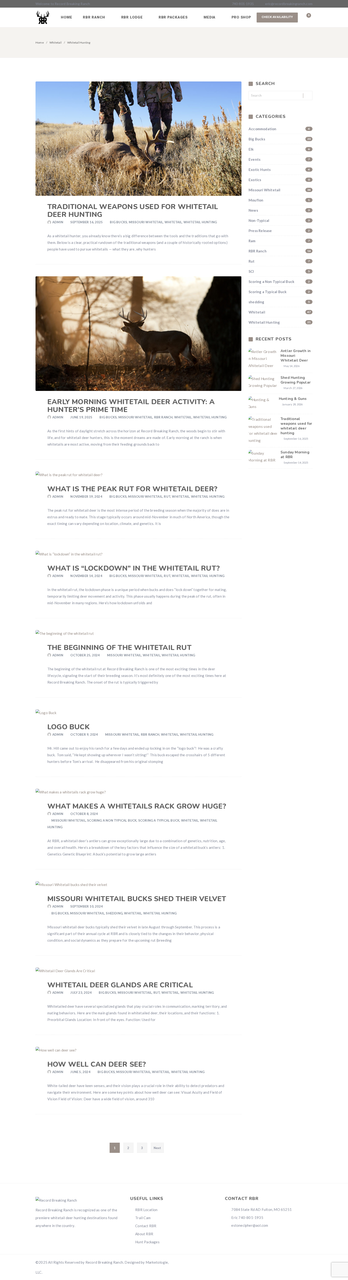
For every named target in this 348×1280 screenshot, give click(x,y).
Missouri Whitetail (146, 222)
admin (57, 222)
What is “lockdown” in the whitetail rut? (133, 568)
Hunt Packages (147, 1242)
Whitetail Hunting (200, 222)
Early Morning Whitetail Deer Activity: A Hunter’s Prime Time (131, 406)
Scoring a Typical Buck (158, 820)
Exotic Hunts (279, 169)
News (279, 210)
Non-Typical (279, 220)
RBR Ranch (94, 17)
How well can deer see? (96, 1064)
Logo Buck (68, 727)
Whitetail (55, 42)
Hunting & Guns (293, 398)
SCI (279, 271)
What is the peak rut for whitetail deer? (132, 489)
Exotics (279, 180)
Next (157, 1148)
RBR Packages (174, 17)
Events (279, 159)
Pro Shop (241, 17)
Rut (167, 496)
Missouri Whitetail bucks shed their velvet (136, 899)
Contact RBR (145, 1226)
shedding (114, 913)
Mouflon (279, 200)
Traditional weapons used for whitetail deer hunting (132, 210)
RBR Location (146, 1210)
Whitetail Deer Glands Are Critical (120, 985)
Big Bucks (118, 222)
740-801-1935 (242, 4)
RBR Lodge (132, 17)
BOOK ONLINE (277, 17)
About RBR (144, 1234)
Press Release (279, 230)
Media (210, 17)
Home (66, 17)
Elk (279, 149)
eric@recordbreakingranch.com (288, 4)
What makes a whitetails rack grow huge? (136, 806)
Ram (279, 241)
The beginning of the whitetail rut (119, 648)
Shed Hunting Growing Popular (296, 380)
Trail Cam (143, 1218)
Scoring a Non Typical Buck (112, 820)
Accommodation (279, 129)
